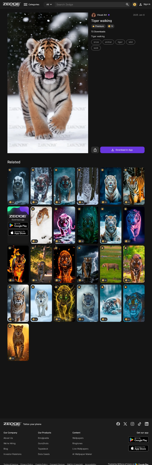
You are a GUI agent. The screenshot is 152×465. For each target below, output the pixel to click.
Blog (6, 448)
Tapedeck (43, 448)
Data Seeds (44, 454)
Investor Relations (13, 454)
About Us (8, 438)
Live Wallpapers (80, 448)
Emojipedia (43, 438)
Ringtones (77, 443)
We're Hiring (10, 443)
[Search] (127, 4)
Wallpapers (78, 438)
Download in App (124, 150)
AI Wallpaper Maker (82, 454)
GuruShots (43, 443)
